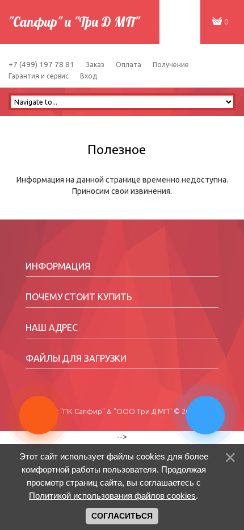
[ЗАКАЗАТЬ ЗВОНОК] (206, 402)
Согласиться (122, 515)
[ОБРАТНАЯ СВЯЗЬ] (40, 402)
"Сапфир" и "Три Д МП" (74, 21)
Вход (88, 76)
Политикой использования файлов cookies (112, 495)
